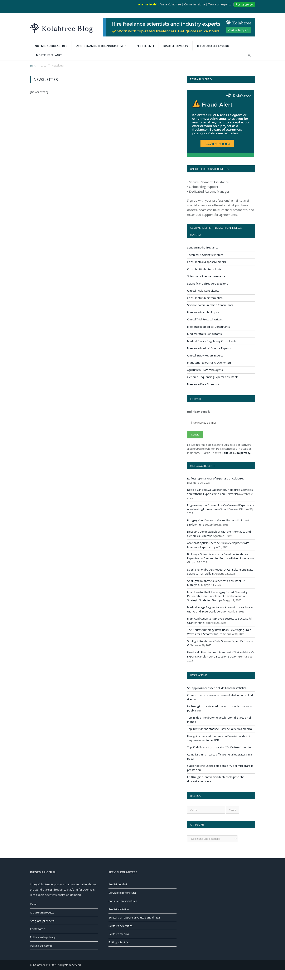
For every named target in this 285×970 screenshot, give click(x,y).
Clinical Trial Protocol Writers (205, 319)
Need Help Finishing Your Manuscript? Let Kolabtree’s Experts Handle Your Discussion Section (220, 654)
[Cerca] (249, 55)
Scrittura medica (118, 934)
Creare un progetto (42, 912)
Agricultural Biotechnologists (205, 370)
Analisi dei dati (117, 884)
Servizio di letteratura (122, 893)
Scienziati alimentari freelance (206, 276)
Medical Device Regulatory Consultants (211, 341)
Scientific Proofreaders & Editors (207, 283)
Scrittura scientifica (120, 926)
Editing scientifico (119, 942)
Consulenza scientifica (122, 901)
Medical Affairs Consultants (204, 334)
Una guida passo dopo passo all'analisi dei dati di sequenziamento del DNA (218, 738)
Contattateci (37, 929)
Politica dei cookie (41, 945)
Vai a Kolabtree (170, 4)
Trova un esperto (220, 4)
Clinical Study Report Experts (205, 355)
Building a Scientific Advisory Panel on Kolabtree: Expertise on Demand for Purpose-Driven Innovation (220, 556)
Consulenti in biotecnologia (204, 269)
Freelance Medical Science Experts (209, 348)
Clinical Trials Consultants (203, 290)
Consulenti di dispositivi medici (206, 262)
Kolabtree (89, 884)
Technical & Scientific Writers (205, 255)
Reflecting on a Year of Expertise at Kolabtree (216, 478)
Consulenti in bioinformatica (205, 298)
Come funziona (194, 4)
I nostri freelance (48, 55)
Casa (33, 904)
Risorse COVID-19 (175, 46)
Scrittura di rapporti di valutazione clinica (134, 917)
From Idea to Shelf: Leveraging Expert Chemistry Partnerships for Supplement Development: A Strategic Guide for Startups (217, 596)
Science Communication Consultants (210, 305)
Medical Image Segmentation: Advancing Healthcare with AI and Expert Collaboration (220, 609)
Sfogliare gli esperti (42, 921)
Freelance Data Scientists (203, 384)
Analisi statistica (118, 909)
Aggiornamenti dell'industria (99, 46)
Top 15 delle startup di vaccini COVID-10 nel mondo (219, 747)
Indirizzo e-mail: (198, 411)
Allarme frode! (147, 4)
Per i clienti (145, 46)
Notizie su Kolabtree (51, 46)
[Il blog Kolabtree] (61, 27)
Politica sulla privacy (236, 453)
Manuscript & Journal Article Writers (209, 362)
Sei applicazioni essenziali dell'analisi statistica (217, 688)
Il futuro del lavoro (213, 46)
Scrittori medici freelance (202, 247)
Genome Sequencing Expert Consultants (212, 377)
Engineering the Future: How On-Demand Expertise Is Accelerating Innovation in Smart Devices (220, 507)
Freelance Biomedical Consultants (208, 327)
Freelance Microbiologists (203, 312)
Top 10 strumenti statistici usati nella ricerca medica (219, 729)
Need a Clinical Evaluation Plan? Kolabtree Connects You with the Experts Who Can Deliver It (220, 492)
